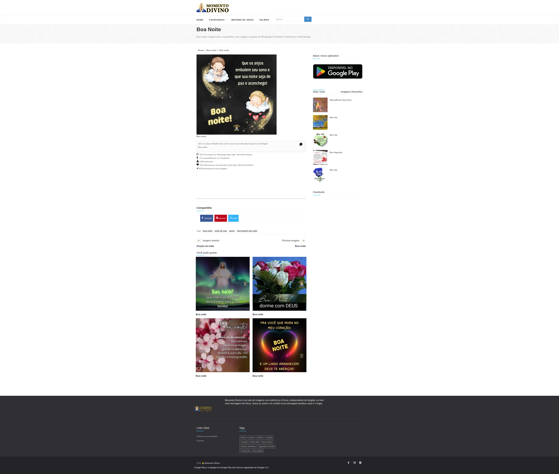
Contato (200, 440)
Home (200, 20)
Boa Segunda (336, 152)
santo (269, 437)
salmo (260, 437)
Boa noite (201, 314)
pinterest (221, 218)
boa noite (267, 442)
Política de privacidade (207, 436)
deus (243, 437)
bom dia (255, 442)
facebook (208, 218)
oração (244, 442)
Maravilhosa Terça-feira (340, 100)
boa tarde (258, 451)
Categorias (216, 20)
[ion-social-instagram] (354, 463)
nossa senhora (248, 446)
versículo (245, 451)
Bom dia (333, 117)
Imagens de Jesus (242, 20)
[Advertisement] (251, 188)
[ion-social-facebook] (349, 463)
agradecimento (266, 446)
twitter (234, 218)
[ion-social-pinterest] (360, 463)
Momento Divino (244, 154)
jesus (251, 437)
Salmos (264, 20)
